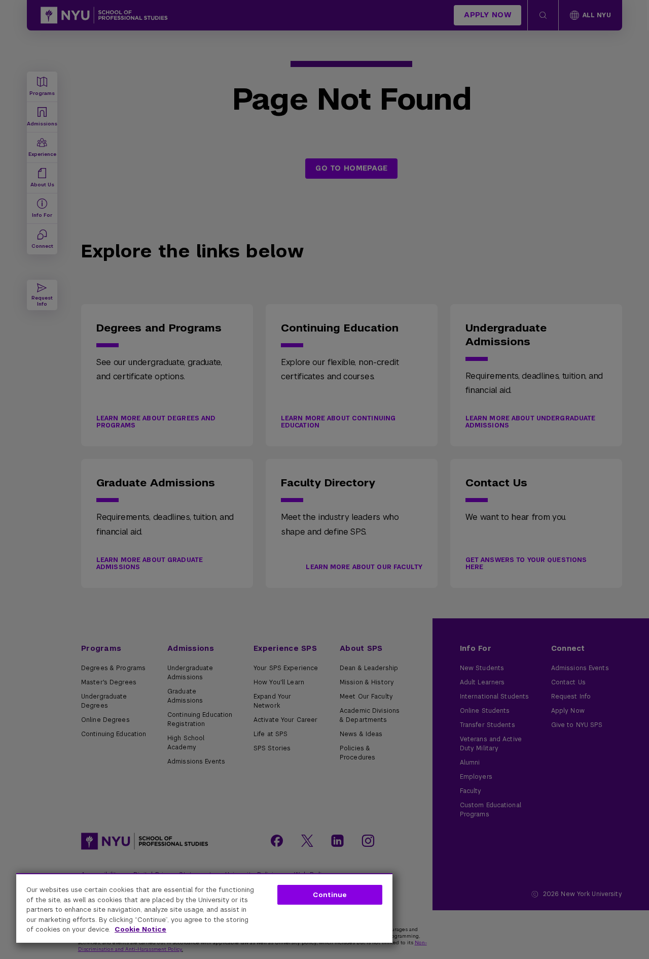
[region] (204, 908)
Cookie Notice (140, 929)
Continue (330, 894)
